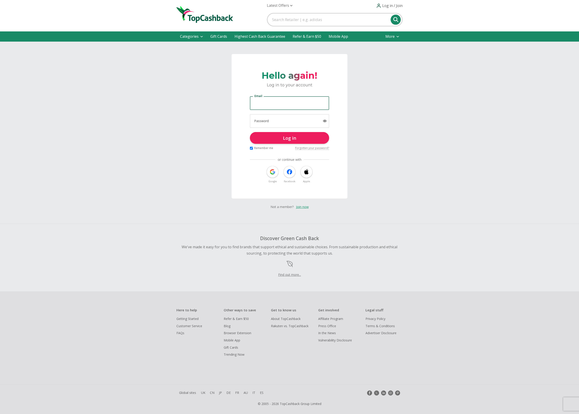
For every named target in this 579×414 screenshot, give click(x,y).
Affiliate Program (330, 319)
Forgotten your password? (312, 148)
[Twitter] (376, 392)
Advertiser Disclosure (380, 333)
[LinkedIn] (383, 392)
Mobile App (338, 36)
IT (253, 392)
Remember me (263, 148)
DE (228, 392)
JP (220, 392)
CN (212, 392)
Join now (302, 207)
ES (261, 392)
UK (203, 392)
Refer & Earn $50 (307, 36)
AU (246, 392)
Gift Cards (218, 36)
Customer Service (189, 326)
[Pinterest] (397, 392)
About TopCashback (286, 319)
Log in (289, 138)
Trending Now (234, 354)
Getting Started (187, 319)
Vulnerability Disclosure (335, 340)
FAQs (180, 333)
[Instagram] (390, 392)
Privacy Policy (375, 319)
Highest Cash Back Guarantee (260, 36)
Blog (227, 326)
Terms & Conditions (380, 326)
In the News (327, 333)
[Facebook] (369, 392)
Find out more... (289, 274)
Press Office (327, 326)
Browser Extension (237, 333)
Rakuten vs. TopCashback (289, 326)
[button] (279, 5)
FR (237, 392)
